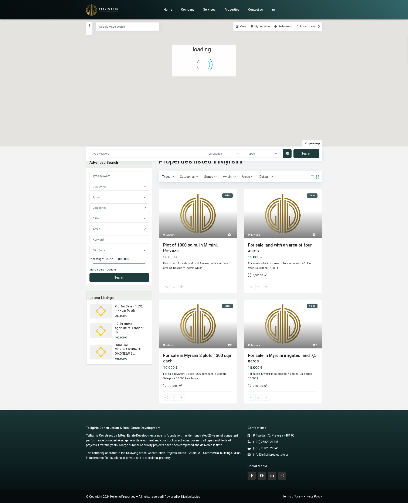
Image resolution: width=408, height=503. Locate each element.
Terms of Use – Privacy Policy (302, 496)
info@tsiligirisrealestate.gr (270, 454)
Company (187, 9)
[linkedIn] (272, 476)
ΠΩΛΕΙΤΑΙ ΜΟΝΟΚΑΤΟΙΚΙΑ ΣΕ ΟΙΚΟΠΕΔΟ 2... (128, 349)
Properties (231, 9)
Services (209, 9)
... (204, 267)
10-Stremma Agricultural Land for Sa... (129, 328)
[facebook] (252, 476)
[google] (262, 476)
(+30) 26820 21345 (266, 442)
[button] (207, 78)
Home (168, 9)
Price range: (96, 259)
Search (119, 277)
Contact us (255, 9)
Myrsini (170, 234)
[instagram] (282, 476)
